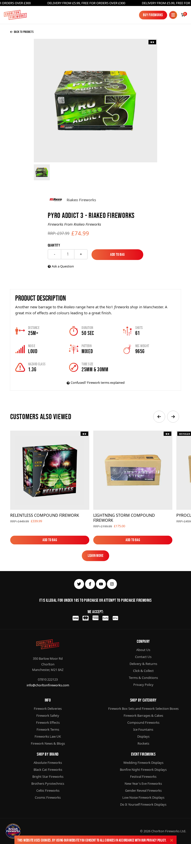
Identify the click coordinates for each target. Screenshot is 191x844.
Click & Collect (143, 670)
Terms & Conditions (143, 677)
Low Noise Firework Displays (143, 797)
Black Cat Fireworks (48, 769)
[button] (159, 417)
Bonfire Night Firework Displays (143, 769)
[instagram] (112, 584)
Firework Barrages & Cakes (143, 715)
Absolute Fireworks (48, 762)
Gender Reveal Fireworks (143, 790)
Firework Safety (47, 715)
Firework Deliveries (48, 708)
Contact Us (143, 656)
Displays (143, 736)
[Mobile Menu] (173, 15)
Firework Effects (48, 722)
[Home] (15, 15)
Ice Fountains (143, 729)
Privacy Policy (156, 840)
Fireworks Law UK (48, 736)
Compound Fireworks (143, 722)
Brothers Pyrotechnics (47, 783)
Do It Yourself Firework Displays (143, 804)
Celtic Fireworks (47, 790)
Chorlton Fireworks (165, 831)
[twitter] (79, 584)
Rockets (143, 743)
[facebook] (90, 584)
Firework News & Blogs (48, 743)
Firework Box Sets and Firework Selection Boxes (143, 708)
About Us (143, 650)
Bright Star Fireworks (47, 776)
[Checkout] (183, 15)
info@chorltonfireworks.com (48, 685)
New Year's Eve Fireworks (143, 783)
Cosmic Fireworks (48, 797)
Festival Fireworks (143, 776)
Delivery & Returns (143, 663)
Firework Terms (48, 729)
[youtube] (101, 584)
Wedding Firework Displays (143, 762)
